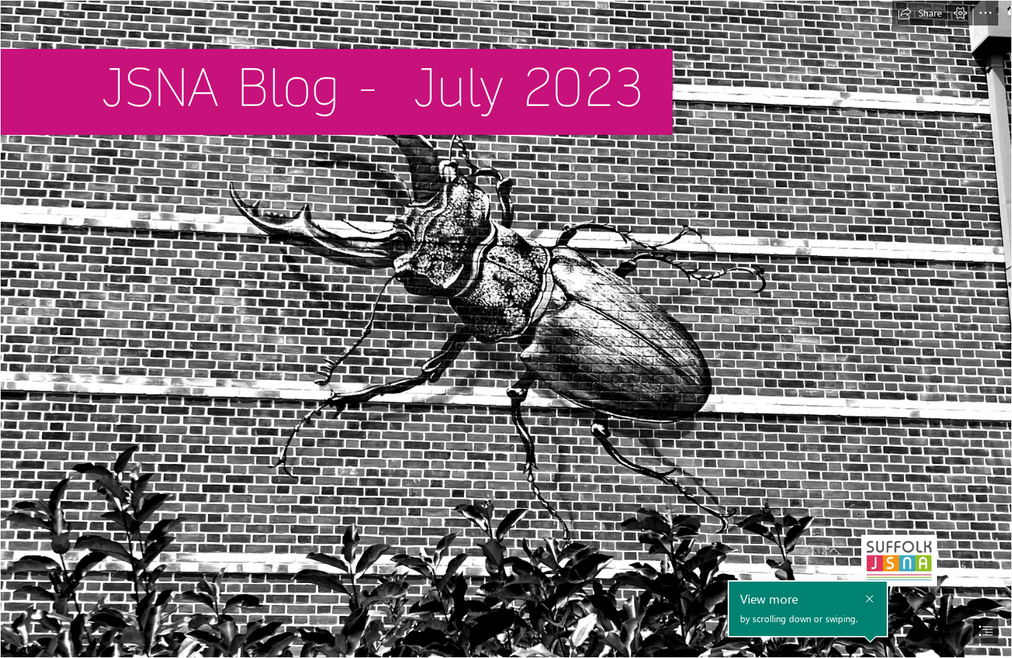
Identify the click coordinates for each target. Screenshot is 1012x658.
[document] (506, 329)
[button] (919, 13)
